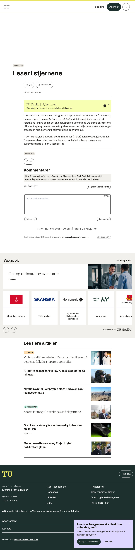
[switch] (106, 105)
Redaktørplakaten (69, 511)
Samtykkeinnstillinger (103, 492)
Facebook (52, 492)
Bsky (49, 503)
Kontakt (6, 528)
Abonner (114, 7)
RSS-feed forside (56, 486)
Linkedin (51, 497)
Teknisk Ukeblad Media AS (26, 540)
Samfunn (18, 65)
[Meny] (126, 7)
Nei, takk (108, 542)
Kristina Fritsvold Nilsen (15, 490)
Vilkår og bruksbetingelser (105, 497)
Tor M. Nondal (10, 500)
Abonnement (9, 521)
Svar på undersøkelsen (88, 542)
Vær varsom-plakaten (44, 511)
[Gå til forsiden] (6, 7)
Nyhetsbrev (97, 486)
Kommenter (46, 85)
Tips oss (126, 474)
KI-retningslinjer (100, 503)
